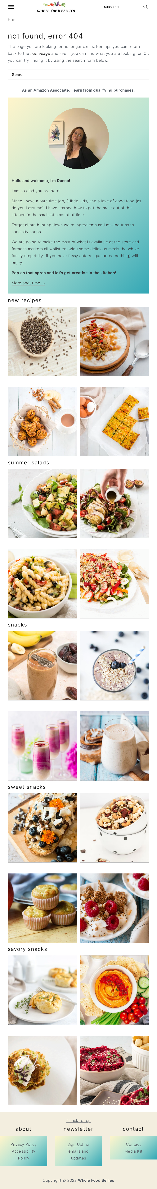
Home (13, 19)
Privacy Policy (24, 1144)
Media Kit (133, 1151)
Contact (133, 1144)
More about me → (28, 283)
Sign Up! (75, 1144)
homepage (40, 53)
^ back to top (78, 1120)
